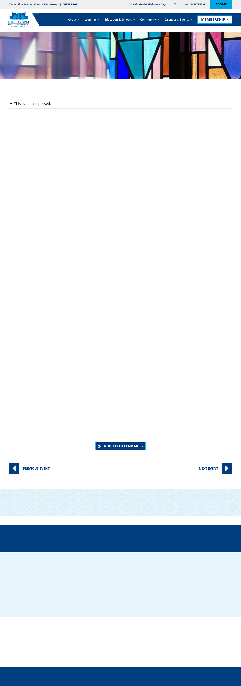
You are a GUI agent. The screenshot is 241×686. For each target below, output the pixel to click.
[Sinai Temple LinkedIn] (180, 596)
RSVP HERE (23, 426)
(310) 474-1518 (89, 537)
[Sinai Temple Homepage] (19, 19)
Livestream (197, 4)
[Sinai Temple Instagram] (201, 596)
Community (148, 19)
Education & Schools (118, 19)
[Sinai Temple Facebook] (169, 596)
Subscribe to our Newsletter (190, 499)
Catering (119, 626)
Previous (36, 468)
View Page (70, 4)
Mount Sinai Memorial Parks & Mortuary (194, 647)
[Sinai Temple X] (190, 596)
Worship (90, 19)
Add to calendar (121, 446)
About (72, 19)
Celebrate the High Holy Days (149, 4)
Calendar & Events (176, 19)
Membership (213, 19)
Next (208, 468)
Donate (221, 4)
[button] (175, 5)
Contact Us (141, 537)
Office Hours (192, 537)
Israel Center (43, 356)
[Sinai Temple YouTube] (211, 596)
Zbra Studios (129, 680)
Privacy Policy (136, 673)
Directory (39, 537)
